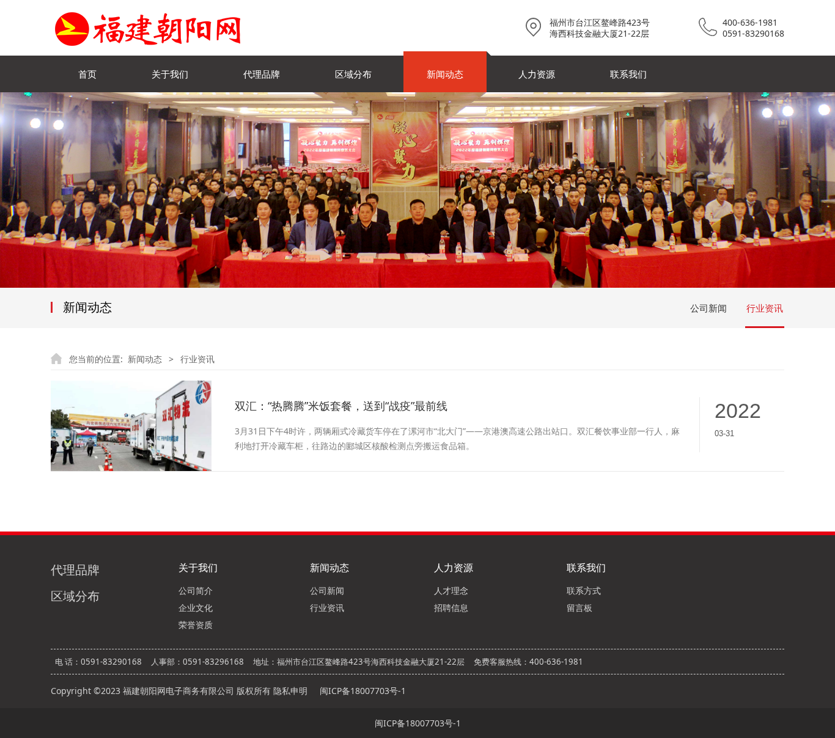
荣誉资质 (195, 624)
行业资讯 (764, 308)
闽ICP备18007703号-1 (363, 690)
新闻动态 (445, 74)
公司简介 (195, 590)
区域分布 (353, 74)
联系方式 (584, 590)
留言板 (579, 607)
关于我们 (170, 74)
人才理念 (451, 590)
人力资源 (536, 74)
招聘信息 (451, 607)
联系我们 (628, 74)
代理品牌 (261, 74)
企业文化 (195, 607)
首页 (87, 74)
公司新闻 (708, 308)
